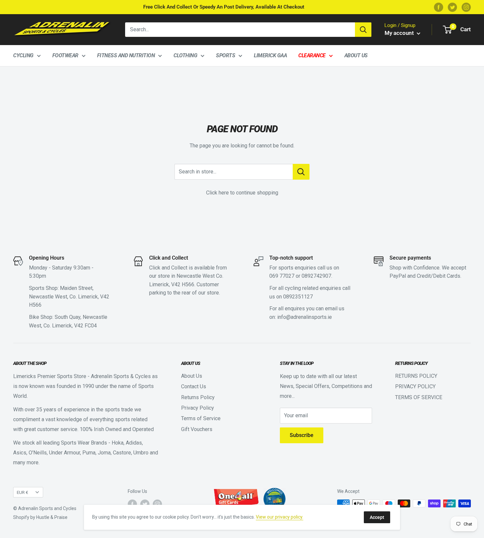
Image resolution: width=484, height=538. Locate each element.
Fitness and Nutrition (126, 55)
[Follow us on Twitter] (452, 7)
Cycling (23, 55)
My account (400, 33)
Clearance (312, 55)
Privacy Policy (197, 408)
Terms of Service (201, 418)
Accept (377, 517)
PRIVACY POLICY (415, 386)
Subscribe (301, 435)
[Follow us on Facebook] (438, 7)
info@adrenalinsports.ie (304, 317)
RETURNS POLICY (416, 376)
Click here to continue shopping (242, 193)
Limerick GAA (270, 55)
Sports (225, 55)
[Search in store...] (301, 172)
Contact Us (193, 386)
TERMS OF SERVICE (418, 397)
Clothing (185, 55)
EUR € (22, 492)
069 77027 (281, 276)
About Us (356, 55)
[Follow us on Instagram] (466, 7)
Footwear (65, 55)
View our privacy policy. (279, 517)
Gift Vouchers (196, 429)
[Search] (363, 29)
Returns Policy (198, 397)
